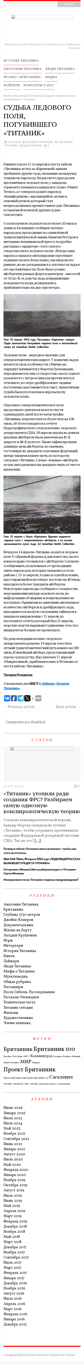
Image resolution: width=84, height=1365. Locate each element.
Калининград (41, 1056)
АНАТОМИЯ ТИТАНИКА (22, 69)
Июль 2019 (12, 1195)
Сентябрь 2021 (16, 1139)
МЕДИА (51, 77)
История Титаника (19, 951)
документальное (47, 1084)
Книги (9, 956)
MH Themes (68, 1355)
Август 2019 (13, 1190)
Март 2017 (12, 1267)
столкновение (63, 1084)
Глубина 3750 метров (21, 914)
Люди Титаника (17, 966)
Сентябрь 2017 (16, 1257)
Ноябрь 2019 (14, 1180)
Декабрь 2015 (15, 1324)
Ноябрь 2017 (14, 1252)
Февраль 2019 (15, 1221)
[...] (37, 840)
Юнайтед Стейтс (21, 1084)
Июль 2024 (12, 1123)
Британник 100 (54, 1049)
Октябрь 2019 (15, 1185)
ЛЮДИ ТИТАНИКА (60, 69)
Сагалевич (61, 1077)
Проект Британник (29, 1070)
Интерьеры (13, 945)
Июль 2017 (12, 1262)
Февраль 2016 (15, 1314)
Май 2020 (12, 1164)
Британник (13, 909)
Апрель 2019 (14, 1211)
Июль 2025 (12, 1118)
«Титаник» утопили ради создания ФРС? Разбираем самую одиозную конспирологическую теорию (41, 802)
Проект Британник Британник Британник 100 (26, 1078)
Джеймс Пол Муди (12, 1056)
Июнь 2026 (13, 1107)
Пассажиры (13, 987)
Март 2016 (12, 1309)
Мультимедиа (15, 976)
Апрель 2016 (14, 1304)
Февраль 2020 (15, 1170)
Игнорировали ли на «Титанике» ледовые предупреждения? (40, 879)
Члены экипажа (17, 1023)
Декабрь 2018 (15, 1226)
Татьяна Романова (39, 142)
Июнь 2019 (12, 1200)
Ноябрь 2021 (14, 1133)
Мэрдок (36, 1062)
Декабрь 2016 (15, 1283)
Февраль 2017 (15, 1273)
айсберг (34, 1084)
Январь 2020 (14, 1175)
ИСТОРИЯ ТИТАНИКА (21, 61)
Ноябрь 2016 (14, 1288)
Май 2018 (11, 1236)
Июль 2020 (13, 1159)
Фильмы (10, 1012)
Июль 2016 (12, 1298)
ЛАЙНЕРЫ (11, 85)
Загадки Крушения (20, 935)
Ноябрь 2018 (14, 1231)
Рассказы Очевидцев (21, 997)
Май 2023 (11, 1128)
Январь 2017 (13, 1278)
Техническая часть (19, 1002)
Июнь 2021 (12, 1144)
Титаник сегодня (18, 1007)
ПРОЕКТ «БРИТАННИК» (22, 77)
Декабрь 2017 (15, 1247)
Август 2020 (14, 1154)
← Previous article (19, 706)
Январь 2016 (14, 1319)
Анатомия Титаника (21, 904)
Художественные (18, 1018)
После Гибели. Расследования (29, 992)
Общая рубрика (31, 145)
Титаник (7, 1084)
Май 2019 (11, 1206)
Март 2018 (12, 1242)
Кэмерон (67, 1056)
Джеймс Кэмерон (18, 919)
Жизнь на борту (17, 930)
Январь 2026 (14, 1113)
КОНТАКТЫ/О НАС (38, 85)
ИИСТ (26, 1056)
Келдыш (57, 1056)
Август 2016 (13, 1293)
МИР (25, 1062)
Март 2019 (12, 1216)
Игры (8, 940)
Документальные (18, 925)
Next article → (68, 706)
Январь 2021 (14, 1149)
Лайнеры (11, 961)
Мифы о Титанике (19, 971)
